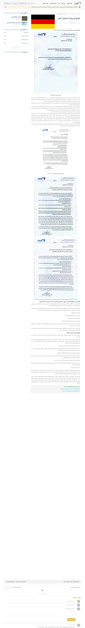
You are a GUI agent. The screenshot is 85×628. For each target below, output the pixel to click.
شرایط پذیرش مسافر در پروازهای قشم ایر (16, 582)
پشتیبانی (14, 3)
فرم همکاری (22, 3)
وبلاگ (79, 14)
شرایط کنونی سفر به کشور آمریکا (71, 582)
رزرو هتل (63, 3)
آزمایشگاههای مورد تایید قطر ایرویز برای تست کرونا (71, 391)
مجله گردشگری (53, 3)
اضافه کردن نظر (71, 619)
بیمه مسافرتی (45, 3)
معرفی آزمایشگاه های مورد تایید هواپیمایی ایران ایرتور (70, 388)
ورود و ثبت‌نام (7, 3)
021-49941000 (31, 3)
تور (59, 3)
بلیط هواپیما (69, 3)
